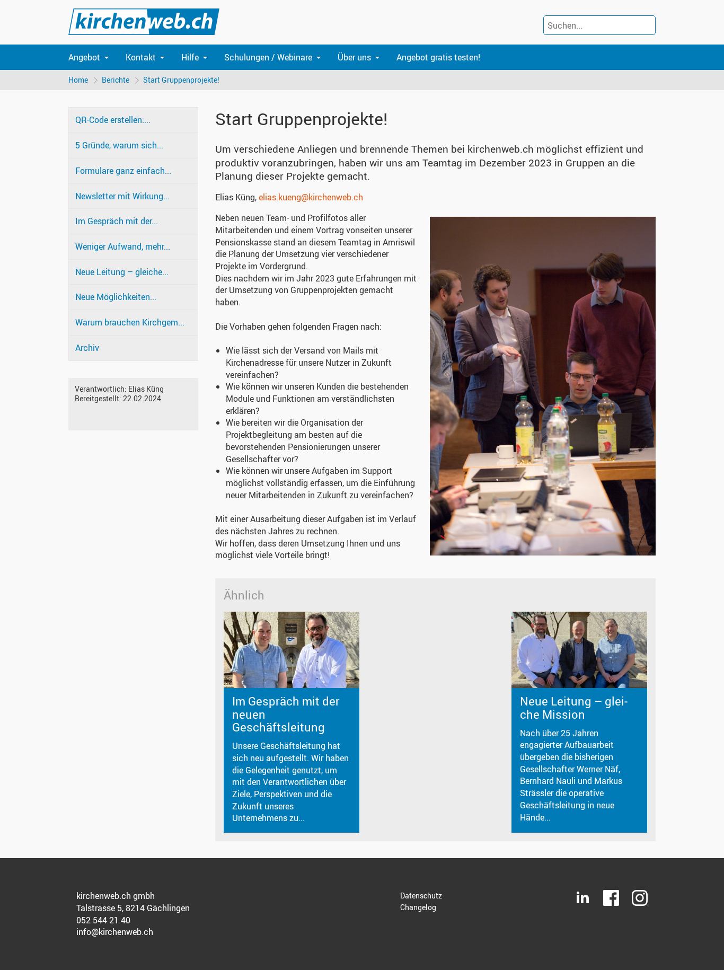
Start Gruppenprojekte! (181, 80)
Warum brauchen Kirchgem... (129, 322)
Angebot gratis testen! (438, 57)
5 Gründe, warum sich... (119, 145)
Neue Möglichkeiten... (115, 297)
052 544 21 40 (103, 920)
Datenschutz (421, 895)
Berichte (115, 80)
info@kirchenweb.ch (114, 932)
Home (78, 80)
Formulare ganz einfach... (123, 171)
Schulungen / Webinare (268, 57)
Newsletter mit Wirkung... (122, 196)
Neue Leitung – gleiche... (122, 272)
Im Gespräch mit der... (116, 221)
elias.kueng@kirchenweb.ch (311, 197)
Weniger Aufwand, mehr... (122, 246)
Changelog (418, 907)
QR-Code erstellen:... (113, 120)
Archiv (87, 348)
